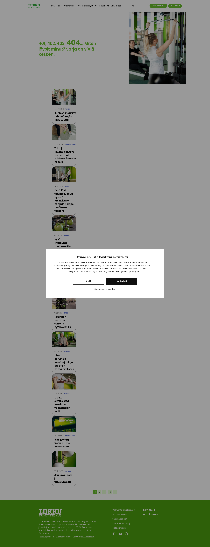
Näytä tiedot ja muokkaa (105, 289)
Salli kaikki (122, 281)
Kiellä (88, 281)
